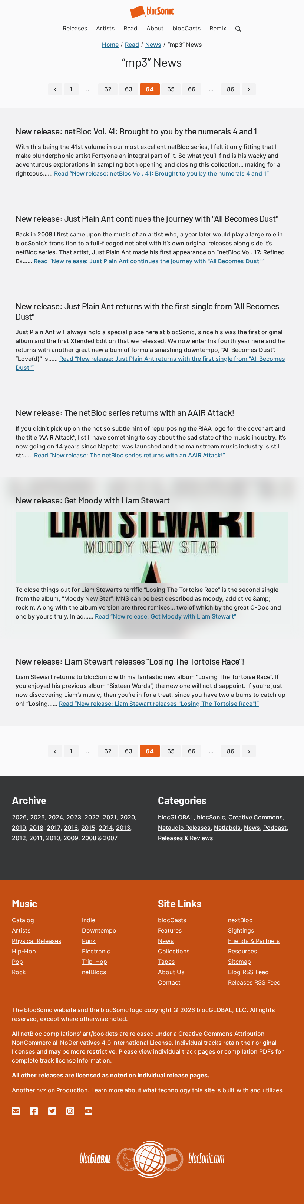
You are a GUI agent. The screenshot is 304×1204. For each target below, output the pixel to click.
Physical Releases (36, 940)
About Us (171, 972)
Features (170, 930)
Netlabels (227, 827)
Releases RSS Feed (254, 982)
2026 (19, 817)
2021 (110, 817)
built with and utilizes (252, 1090)
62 (108, 89)
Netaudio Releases (184, 827)
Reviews (201, 838)
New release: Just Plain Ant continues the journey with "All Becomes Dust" (147, 218)
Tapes (166, 961)
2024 (55, 817)
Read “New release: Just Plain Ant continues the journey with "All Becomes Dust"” (149, 261)
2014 (106, 827)
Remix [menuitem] (218, 28)
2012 (19, 838)
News (252, 827)
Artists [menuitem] (105, 28)
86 (230, 89)
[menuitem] (238, 28)
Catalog (23, 920)
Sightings (241, 930)
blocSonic (211, 817)
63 (128, 89)
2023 (73, 817)
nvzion (45, 1090)
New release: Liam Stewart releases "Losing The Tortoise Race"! (130, 661)
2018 (36, 827)
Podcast (275, 827)
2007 (110, 838)
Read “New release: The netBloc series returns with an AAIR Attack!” (129, 455)
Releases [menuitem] (75, 28)
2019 (19, 827)
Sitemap (239, 961)
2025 (37, 817)
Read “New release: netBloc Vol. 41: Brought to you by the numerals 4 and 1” (161, 173)
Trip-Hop (94, 961)
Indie (88, 920)
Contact (169, 982)
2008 (89, 838)
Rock (19, 972)
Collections (173, 951)
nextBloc (240, 920)
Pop (17, 961)
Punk (89, 940)
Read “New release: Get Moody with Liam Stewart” (165, 616)
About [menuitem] (154, 28)
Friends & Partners (254, 940)
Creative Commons (255, 817)
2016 (71, 827)
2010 (53, 838)
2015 (88, 827)
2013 (123, 827)
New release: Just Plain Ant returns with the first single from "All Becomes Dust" (147, 311)
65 (171, 89)
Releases (170, 838)
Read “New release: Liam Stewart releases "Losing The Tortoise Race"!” (159, 703)
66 (191, 89)
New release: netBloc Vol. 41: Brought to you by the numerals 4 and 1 (136, 131)
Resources (242, 951)
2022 (92, 817)
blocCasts (172, 920)
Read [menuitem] (130, 28)
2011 (36, 838)
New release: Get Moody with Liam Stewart (93, 500)
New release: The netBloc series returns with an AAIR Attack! (125, 412)
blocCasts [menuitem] (186, 28)
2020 (127, 817)
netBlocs (94, 972)
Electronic (96, 951)
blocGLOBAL (176, 817)
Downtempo (99, 930)
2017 (53, 827)
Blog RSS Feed (248, 972)
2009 (70, 838)
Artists (21, 930)
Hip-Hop (24, 951)
